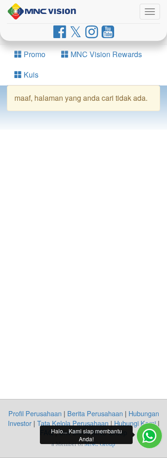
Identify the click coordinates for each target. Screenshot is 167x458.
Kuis (30, 74)
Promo (33, 54)
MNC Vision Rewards (105, 54)
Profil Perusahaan (35, 413)
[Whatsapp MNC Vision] (149, 436)
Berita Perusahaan (95, 413)
